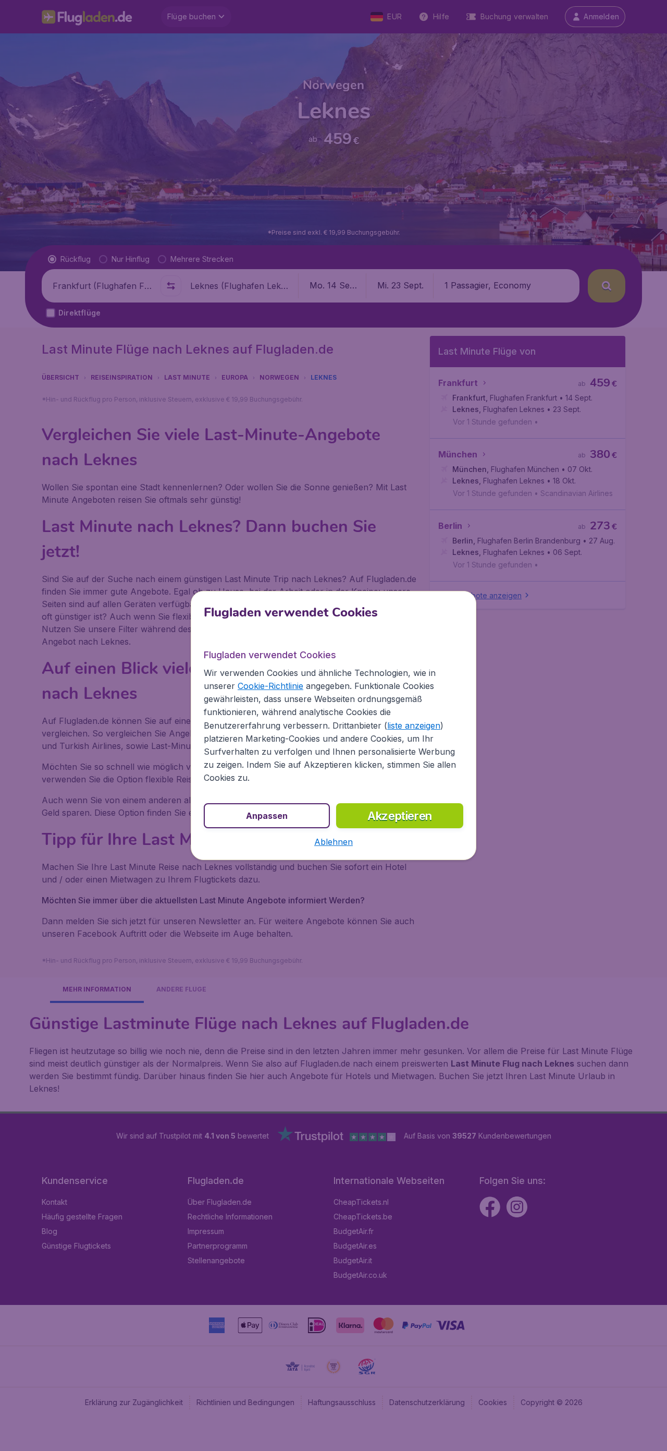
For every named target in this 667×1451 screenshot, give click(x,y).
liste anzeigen (413, 725)
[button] (333, 842)
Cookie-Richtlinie (270, 686)
